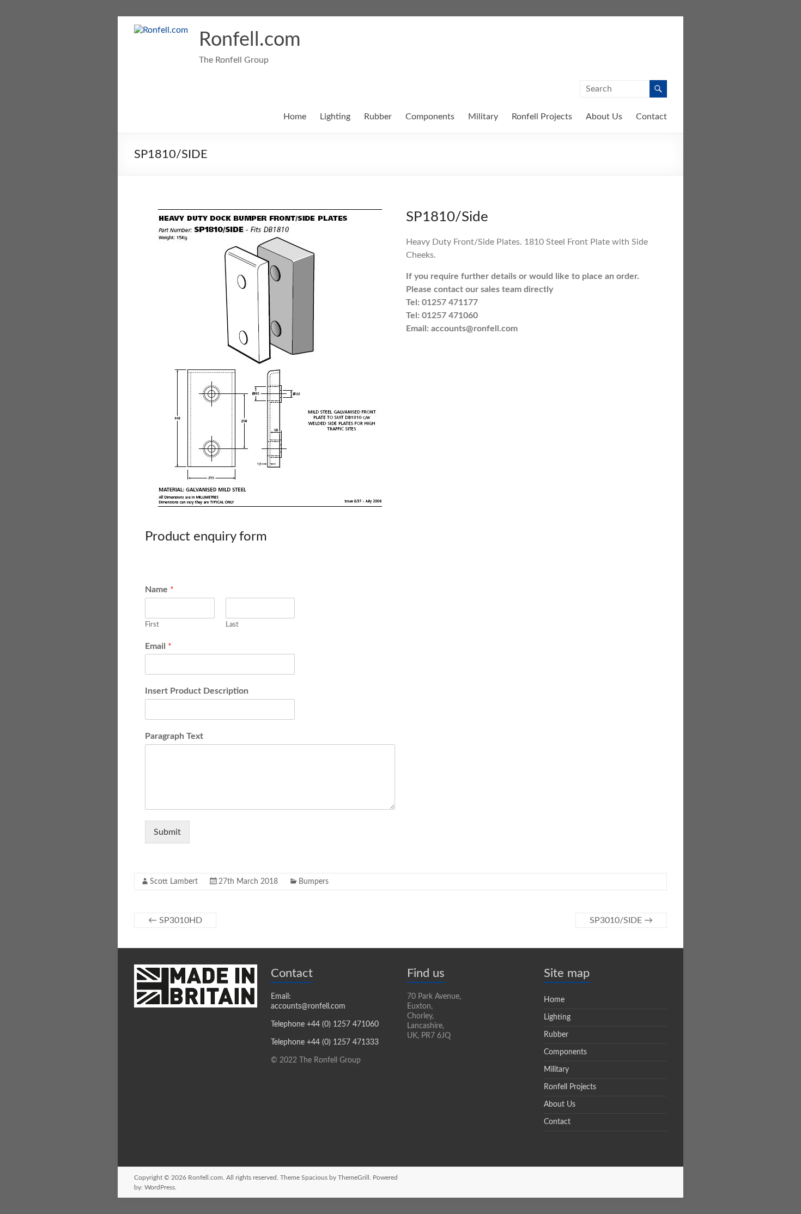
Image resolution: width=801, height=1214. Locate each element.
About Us (604, 116)
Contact (651, 116)
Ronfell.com (250, 40)
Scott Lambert (174, 881)
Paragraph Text (174, 736)
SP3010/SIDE (621, 920)
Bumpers (314, 881)
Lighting (335, 116)
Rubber (378, 116)
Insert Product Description (196, 691)
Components (429, 116)
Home (294, 116)
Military (483, 116)
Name (159, 589)
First (152, 624)
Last (232, 624)
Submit (167, 832)
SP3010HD (175, 920)
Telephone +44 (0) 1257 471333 (325, 1042)
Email (158, 646)
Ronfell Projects (542, 116)
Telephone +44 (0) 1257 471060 (325, 1024)
